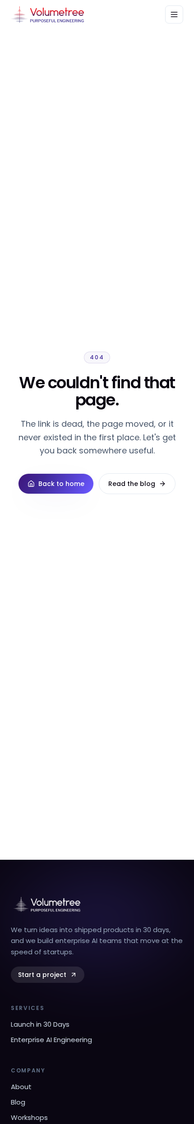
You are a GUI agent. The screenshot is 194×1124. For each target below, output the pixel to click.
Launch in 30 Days (40, 1024)
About (21, 1086)
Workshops (29, 1117)
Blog (18, 1102)
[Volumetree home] (47, 14)
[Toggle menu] (174, 14)
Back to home (61, 483)
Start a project (42, 974)
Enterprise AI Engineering (51, 1039)
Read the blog (131, 483)
